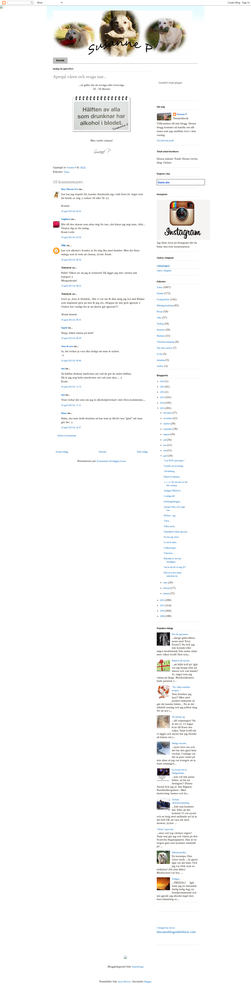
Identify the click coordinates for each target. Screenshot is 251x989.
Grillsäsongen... (171, 548)
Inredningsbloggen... (173, 501)
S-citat (159, 354)
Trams (66, 172)
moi (63, 368)
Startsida (60, 60)
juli (165, 440)
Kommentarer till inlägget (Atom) (111, 461)
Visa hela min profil (165, 140)
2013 (162, 408)
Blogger (147, 981)
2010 (162, 611)
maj (165, 450)
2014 (162, 403)
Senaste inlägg (62, 451)
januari (166, 593)
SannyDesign (138, 966)
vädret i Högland (164, 270)
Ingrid (64, 327)
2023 (162, 386)
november (168, 418)
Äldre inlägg (142, 451)
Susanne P (182, 114)
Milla (63, 245)
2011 (162, 605)
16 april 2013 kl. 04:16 (71, 211)
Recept (160, 311)
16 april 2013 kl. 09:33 (71, 320)
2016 (162, 392)
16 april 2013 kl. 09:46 (71, 360)
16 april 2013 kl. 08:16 (71, 286)
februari (167, 588)
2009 (162, 616)
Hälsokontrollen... (179, 852)
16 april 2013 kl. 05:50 (71, 237)
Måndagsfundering (165, 305)
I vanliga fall (169, 496)
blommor (161, 330)
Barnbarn (161, 336)
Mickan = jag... (170, 515)
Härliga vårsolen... (180, 743)
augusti (166, 434)
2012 (162, 600)
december (167, 413)
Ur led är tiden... (171, 542)
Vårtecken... (169, 553)
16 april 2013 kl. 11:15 (71, 405)
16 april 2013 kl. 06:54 (71, 260)
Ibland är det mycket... (181, 660)
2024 (162, 381)
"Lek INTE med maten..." (175, 460)
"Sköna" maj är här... (166, 829)
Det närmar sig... (179, 717)
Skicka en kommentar (67, 435)
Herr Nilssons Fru (69, 189)
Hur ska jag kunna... (180, 634)
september (168, 429)
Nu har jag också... (172, 537)
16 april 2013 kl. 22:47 (71, 427)
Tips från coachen (164, 348)
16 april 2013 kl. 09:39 (71, 338)
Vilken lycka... (170, 526)
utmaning (161, 360)
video (159, 317)
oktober (167, 423)
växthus (160, 366)
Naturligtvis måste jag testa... (176, 531)
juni (165, 445)
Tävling (160, 323)
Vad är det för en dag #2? (175, 567)
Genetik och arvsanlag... (174, 466)
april (165, 456)
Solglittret (65, 219)
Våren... (167, 521)
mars (165, 582)
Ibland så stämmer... (172, 476)
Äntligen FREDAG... (173, 490)
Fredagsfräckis (163, 299)
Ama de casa (67, 346)
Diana (64, 413)
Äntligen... (176, 879)
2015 (162, 397)
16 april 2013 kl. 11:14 (71, 386)
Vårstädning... (170, 471)
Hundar (160, 293)
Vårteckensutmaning (166, 342)
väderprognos (163, 266)
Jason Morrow (124, 981)
